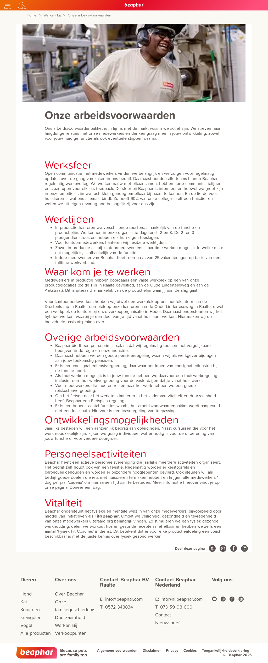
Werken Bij (66, 625)
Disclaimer (152, 650)
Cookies (190, 650)
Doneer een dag (85, 487)
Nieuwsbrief (167, 622)
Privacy (172, 650)
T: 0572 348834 (116, 607)
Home (31, 15)
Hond (26, 594)
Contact (163, 614)
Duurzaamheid (70, 617)
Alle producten (35, 633)
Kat (23, 601)
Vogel (26, 625)
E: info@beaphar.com (121, 599)
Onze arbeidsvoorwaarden (89, 15)
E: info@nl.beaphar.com (179, 599)
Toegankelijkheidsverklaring (225, 650)
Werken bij (52, 15)
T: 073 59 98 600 (173, 607)
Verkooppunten (71, 633)
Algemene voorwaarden (117, 650)
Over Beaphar (69, 594)
